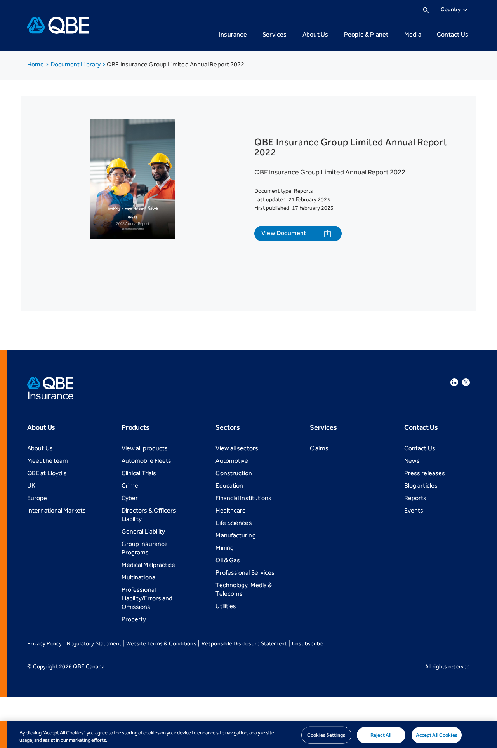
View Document (283, 233)
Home (36, 64)
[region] (248, 734)
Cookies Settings (326, 735)
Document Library (76, 64)
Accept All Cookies (436, 735)
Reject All (380, 735)
